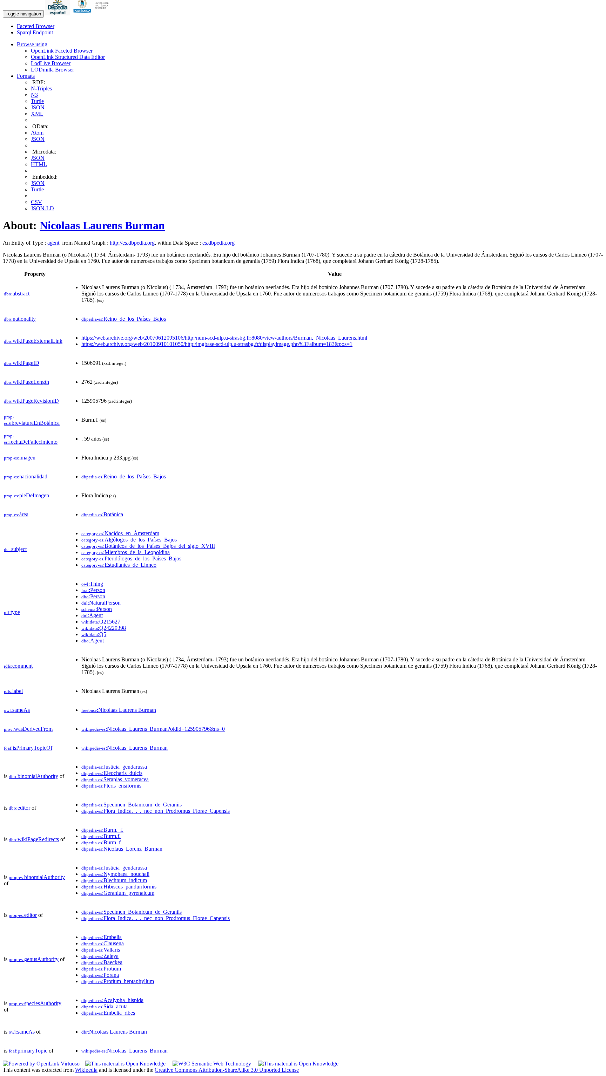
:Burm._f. (102, 830)
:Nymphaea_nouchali (115, 874)
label (13, 691)
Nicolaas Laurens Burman (102, 225)
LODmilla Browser (52, 70)
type (12, 612)
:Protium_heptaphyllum (117, 981)
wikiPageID (21, 363)
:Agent (92, 615)
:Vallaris (100, 950)
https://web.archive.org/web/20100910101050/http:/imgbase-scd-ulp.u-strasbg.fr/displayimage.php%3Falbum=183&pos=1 (216, 344)
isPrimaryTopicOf (28, 748)
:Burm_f (101, 842)
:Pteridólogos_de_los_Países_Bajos (131, 558)
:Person (93, 590)
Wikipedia (86, 1070)
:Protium (101, 969)
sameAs (17, 710)
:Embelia (101, 937)
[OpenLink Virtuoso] (41, 1064)
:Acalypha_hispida (112, 1000)
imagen (19, 458)
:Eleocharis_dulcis (111, 773)
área (16, 514)
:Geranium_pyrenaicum (117, 893)
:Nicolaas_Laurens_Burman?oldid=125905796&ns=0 (153, 729)
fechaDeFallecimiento (31, 439)
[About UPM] (92, 13)
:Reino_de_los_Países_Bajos (123, 319)
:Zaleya (100, 956)
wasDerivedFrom (28, 729)
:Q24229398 (103, 628)
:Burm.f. (101, 836)
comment (18, 666)
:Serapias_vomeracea (115, 779)
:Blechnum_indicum (114, 880)
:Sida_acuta (104, 1006)
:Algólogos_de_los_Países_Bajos (129, 540)
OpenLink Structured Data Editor (68, 57)
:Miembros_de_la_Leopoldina (125, 552)
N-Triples (41, 88)
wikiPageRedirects (34, 839)
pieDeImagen (26, 495)
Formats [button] (26, 76)
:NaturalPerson (101, 603)
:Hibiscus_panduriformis (118, 887)
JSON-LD (42, 208)
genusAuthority (34, 959)
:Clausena (102, 943)
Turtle (37, 101)
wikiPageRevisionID (31, 401)
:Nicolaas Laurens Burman (118, 710)
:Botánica (102, 514)
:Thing (92, 584)
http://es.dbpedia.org (132, 243)
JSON (38, 107)
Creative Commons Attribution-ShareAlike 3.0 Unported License (227, 1070)
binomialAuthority (33, 776)
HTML (39, 164)
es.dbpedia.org (218, 243)
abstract (16, 294)
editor (19, 808)
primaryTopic (28, 1051)
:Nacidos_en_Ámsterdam (120, 533)
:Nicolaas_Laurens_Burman (124, 748)
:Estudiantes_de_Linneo (118, 565)
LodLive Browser (50, 63)
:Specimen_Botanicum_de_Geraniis (131, 805)
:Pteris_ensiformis (111, 786)
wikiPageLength (26, 382)
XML (37, 114)
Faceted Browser (35, 26)
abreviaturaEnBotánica (32, 420)
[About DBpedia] (58, 13)
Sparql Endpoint (35, 32)
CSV (36, 202)
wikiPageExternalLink (33, 341)
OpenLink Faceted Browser (62, 51)
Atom (37, 133)
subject (15, 549)
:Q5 (93, 634)
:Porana (100, 975)
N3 (34, 95)
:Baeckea (101, 962)
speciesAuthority (35, 1003)
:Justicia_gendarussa (114, 767)
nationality (20, 319)
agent (53, 243)
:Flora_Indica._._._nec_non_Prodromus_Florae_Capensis (155, 811)
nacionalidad (25, 476)
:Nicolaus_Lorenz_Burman (121, 849)
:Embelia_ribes (108, 1013)
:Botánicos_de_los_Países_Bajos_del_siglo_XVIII (148, 546)
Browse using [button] (32, 44)
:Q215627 (100, 622)
